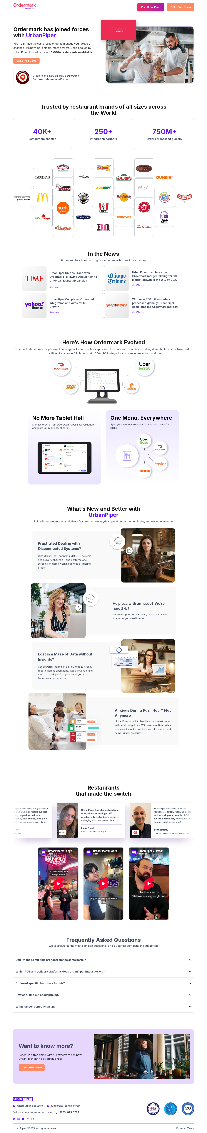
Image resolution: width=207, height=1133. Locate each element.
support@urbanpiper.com (65, 1105)
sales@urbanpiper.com (30, 1105)
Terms (190, 1128)
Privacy (180, 1128)
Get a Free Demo (181, 7)
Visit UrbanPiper (150, 7)
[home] (24, 6)
